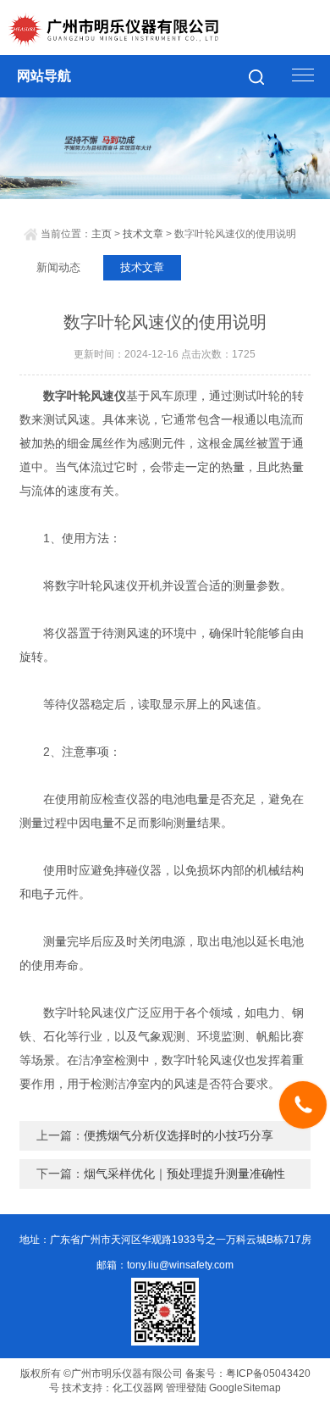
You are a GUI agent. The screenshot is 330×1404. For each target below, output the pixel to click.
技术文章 (143, 234)
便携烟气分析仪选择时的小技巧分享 (178, 1135)
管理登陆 (186, 1388)
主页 (101, 234)
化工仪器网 (138, 1388)
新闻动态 (58, 267)
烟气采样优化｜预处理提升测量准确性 (184, 1173)
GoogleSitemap (245, 1388)
